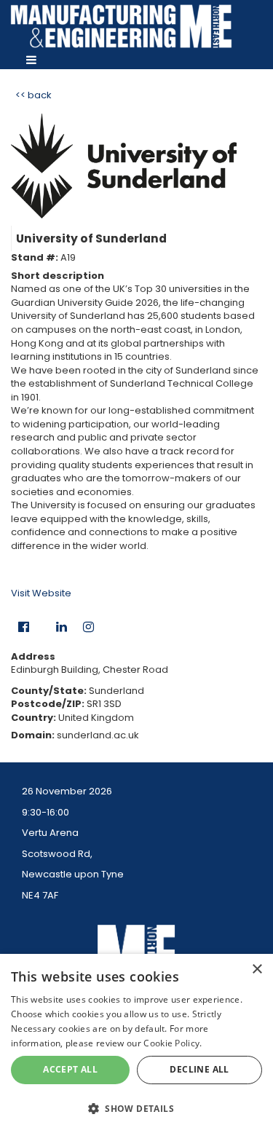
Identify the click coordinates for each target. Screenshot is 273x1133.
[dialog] (136, 1043)
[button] (136, 1108)
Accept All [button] (70, 1069)
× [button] (256, 969)
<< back (33, 95)
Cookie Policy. (172, 1043)
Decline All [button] (199, 1069)
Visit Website (41, 593)
